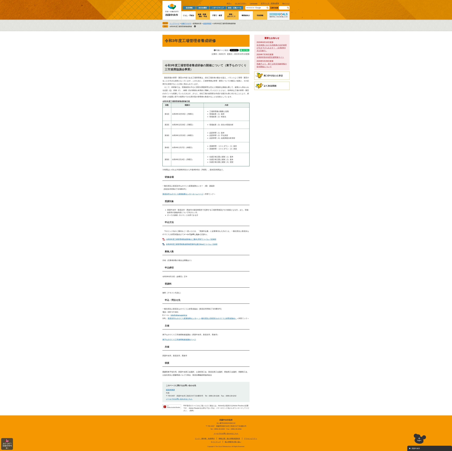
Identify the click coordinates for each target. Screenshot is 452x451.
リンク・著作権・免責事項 (205, 438)
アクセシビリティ (250, 438)
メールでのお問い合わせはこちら (179, 399)
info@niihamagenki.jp (179, 315)
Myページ (286, 3)
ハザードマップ (218, 8)
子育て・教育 (217, 15)
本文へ (229, 3)
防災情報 (189, 8)
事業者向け (246, 15)
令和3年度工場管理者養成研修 (181, 26)
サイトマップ (216, 442)
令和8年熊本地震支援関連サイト (270, 57)
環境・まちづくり (231, 15)
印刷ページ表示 (222, 50)
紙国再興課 (207, 23)
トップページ (174, 23)
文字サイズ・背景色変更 (270, 3)
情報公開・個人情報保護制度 (229, 438)
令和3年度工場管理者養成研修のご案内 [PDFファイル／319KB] (191, 239)
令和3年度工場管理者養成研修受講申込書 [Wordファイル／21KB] (191, 244)
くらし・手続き (188, 15)
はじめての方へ (240, 3)
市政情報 (260, 15)
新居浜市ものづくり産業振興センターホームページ (183, 194)
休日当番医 (203, 8)
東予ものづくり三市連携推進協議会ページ (179, 340)
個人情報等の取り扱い (233, 442)
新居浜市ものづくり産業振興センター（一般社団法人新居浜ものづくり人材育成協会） (202, 318)
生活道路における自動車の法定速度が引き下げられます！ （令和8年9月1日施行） (272, 48)
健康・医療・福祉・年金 (203, 15)
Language (253, 3)
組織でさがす (186, 23)
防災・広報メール (234, 8)
